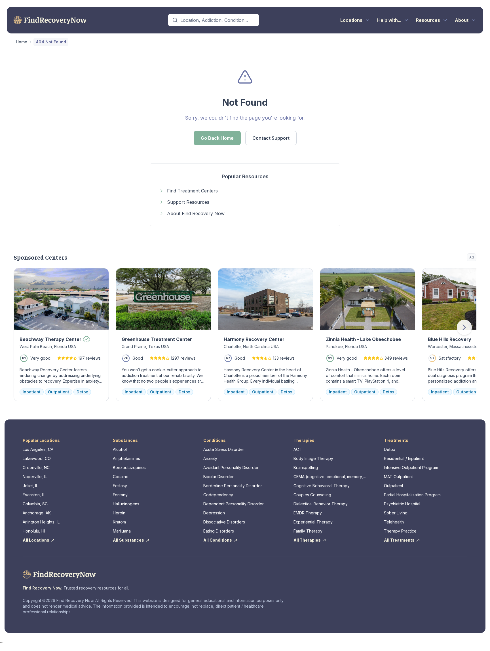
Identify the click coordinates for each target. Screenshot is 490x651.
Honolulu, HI (34, 531)
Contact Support (271, 138)
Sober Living (395, 512)
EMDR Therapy (307, 512)
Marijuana (122, 531)
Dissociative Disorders (224, 521)
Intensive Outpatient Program (411, 467)
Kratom (119, 521)
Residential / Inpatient (404, 458)
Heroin (119, 512)
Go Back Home (217, 138)
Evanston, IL (34, 494)
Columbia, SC (35, 503)
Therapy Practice (400, 531)
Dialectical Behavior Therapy (320, 503)
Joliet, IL (30, 485)
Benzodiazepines (129, 467)
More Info (449, 275)
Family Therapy (307, 531)
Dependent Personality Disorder (233, 503)
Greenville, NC (36, 467)
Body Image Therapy (313, 458)
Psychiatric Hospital (402, 503)
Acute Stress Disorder (223, 449)
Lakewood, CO (37, 458)
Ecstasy (120, 485)
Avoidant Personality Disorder (231, 467)
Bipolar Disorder (218, 476)
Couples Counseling (312, 494)
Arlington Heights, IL (41, 521)
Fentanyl (120, 494)
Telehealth (394, 521)
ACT (297, 449)
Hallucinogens (126, 503)
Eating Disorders (218, 531)
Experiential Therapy (313, 521)
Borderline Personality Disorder (232, 485)
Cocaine (120, 476)
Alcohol (120, 449)
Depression (214, 512)
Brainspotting (305, 467)
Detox (389, 449)
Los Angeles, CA (38, 449)
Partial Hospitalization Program (412, 494)
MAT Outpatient (398, 476)
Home (21, 41)
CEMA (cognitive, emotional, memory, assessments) (328, 477)
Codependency (218, 494)
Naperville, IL (35, 476)
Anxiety (210, 458)
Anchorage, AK (37, 512)
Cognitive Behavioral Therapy (321, 485)
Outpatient (393, 485)
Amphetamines (126, 458)
